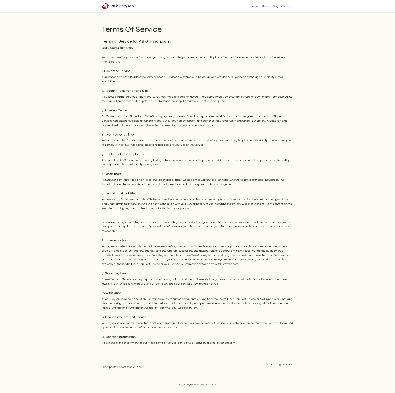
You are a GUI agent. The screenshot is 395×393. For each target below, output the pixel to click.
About (265, 6)
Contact (286, 6)
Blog (275, 6)
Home (254, 6)
